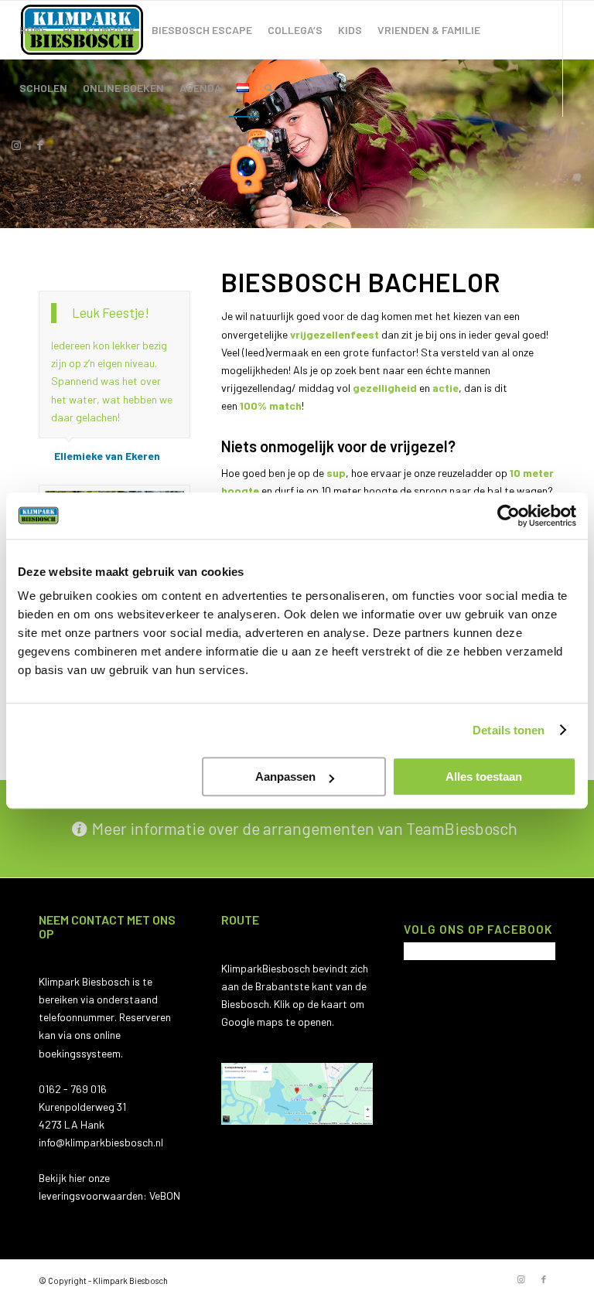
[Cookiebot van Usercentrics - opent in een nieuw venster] (508, 515)
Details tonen (508, 730)
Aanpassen (285, 776)
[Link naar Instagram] (16, 145)
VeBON (164, 1195)
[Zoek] (269, 88)
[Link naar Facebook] (39, 145)
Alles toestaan (484, 776)
